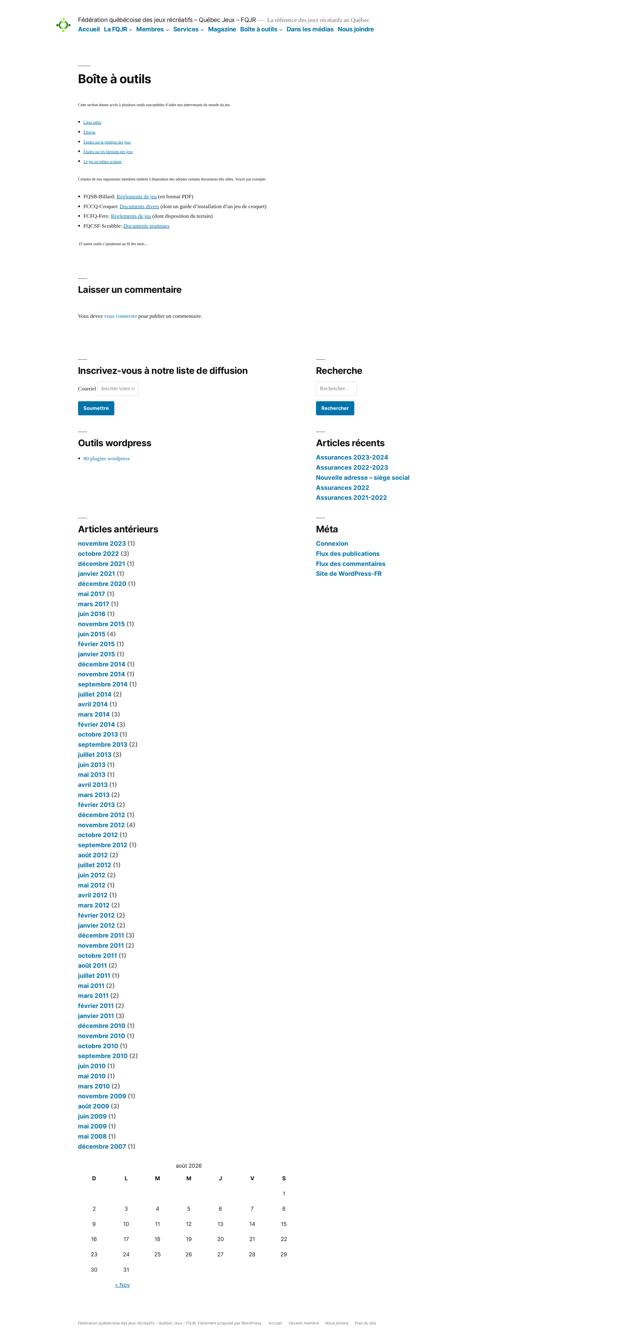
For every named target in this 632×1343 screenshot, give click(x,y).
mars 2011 (93, 995)
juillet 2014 (95, 694)
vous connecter (120, 316)
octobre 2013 (98, 734)
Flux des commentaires (351, 563)
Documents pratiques (146, 225)
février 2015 (96, 644)
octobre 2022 (98, 553)
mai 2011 (91, 985)
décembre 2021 (101, 563)
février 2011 (96, 1005)
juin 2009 (92, 1116)
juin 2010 (92, 1066)
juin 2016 (91, 614)
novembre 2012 (101, 825)
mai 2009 (92, 1126)
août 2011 (92, 965)
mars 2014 (94, 714)
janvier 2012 (96, 925)
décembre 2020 (102, 583)
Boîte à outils (258, 29)
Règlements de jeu (137, 196)
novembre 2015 (101, 624)
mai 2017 (91, 594)
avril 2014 (93, 704)
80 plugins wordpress (106, 458)
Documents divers (139, 206)
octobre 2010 (98, 1046)
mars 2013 (94, 795)
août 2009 (93, 1106)
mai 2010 (92, 1076)
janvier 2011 (96, 1016)
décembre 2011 (101, 935)
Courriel (87, 388)
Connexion (332, 543)
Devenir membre (304, 1323)
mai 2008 (92, 1136)
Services (186, 29)
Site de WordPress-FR (349, 573)
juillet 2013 (94, 754)
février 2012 (96, 915)
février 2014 (96, 724)
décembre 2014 (101, 664)
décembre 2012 (101, 815)
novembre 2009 (102, 1096)
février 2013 (96, 804)
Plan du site (365, 1323)
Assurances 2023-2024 (352, 457)
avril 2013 (93, 784)
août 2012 (93, 855)
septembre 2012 (102, 845)
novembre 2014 (101, 674)
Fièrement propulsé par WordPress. (230, 1323)
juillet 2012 (94, 865)
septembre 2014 (103, 684)
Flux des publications (348, 553)
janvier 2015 (96, 654)
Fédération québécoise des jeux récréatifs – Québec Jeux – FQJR (167, 19)
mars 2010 (94, 1086)
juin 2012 (91, 875)
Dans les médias (310, 29)
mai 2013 (91, 774)
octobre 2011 (97, 955)
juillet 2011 (94, 975)
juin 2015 (91, 634)
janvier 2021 (96, 573)
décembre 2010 (101, 1025)
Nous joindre (356, 29)
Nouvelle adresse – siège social (363, 477)
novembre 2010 (101, 1036)
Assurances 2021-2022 (351, 497)
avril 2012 (93, 895)
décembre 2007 (102, 1146)
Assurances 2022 (342, 487)
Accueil (89, 29)
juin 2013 (91, 764)
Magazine (222, 29)
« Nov (122, 1285)
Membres (150, 29)
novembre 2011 (101, 945)
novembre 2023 (102, 543)
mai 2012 (91, 885)
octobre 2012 (98, 835)
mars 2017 (93, 604)
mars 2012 (94, 905)
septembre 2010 (103, 1056)
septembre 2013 (102, 744)
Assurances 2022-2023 (352, 467)
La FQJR (115, 29)
